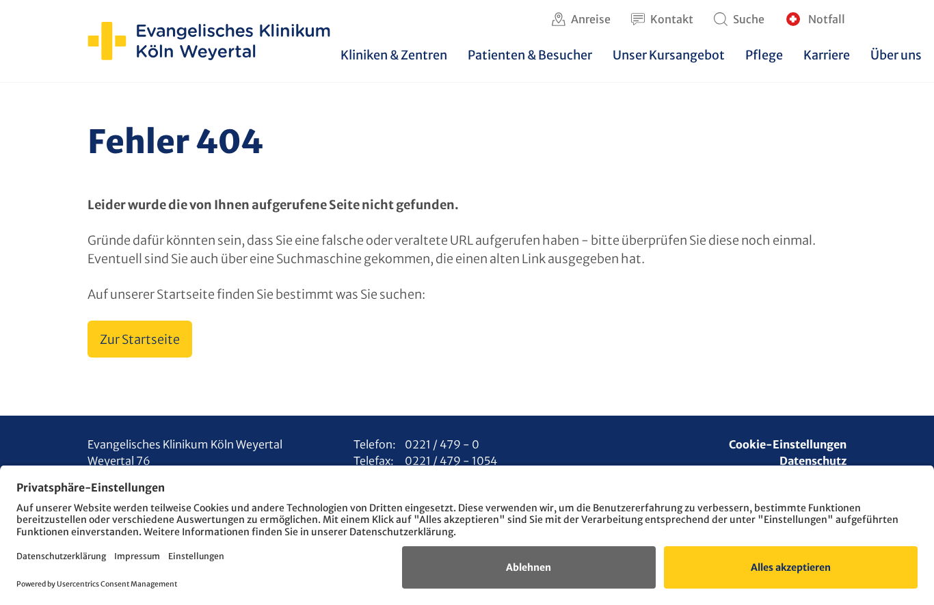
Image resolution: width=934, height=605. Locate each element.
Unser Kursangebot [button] (669, 55)
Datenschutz (812, 461)
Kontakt (671, 19)
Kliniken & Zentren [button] (394, 55)
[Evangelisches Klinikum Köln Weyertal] (209, 41)
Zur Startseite (140, 339)
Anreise (591, 19)
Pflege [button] (764, 55)
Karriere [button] (826, 55)
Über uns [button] (896, 55)
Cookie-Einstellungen (787, 444)
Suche (748, 19)
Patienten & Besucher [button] (530, 55)
